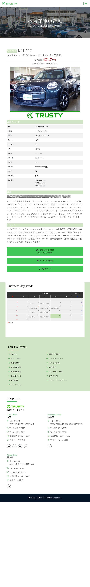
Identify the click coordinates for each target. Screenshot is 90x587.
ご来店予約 (53, 376)
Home (13, 354)
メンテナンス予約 (56, 371)
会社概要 (14, 380)
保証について (16, 376)
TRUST (38, 497)
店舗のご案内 (54, 354)
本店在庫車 (15, 363)
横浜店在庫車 (16, 367)
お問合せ (52, 367)
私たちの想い (16, 358)
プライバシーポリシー (58, 380)
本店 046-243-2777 (46, 251)
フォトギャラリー (56, 358)
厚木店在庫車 (16, 371)
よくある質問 (54, 363)
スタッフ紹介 (16, 384)
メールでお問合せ (46, 260)
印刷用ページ (46, 268)
